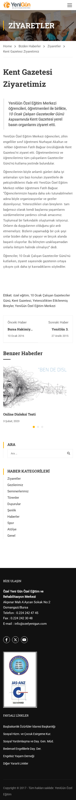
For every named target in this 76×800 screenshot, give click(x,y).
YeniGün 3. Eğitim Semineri (56, 331)
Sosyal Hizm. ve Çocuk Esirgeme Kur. (27, 734)
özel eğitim (21, 295)
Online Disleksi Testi (19, 414)
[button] (34, 427)
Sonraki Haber (58, 322)
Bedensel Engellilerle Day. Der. (22, 748)
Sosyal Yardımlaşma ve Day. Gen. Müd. (28, 741)
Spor (10, 523)
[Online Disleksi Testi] (34, 387)
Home (7, 46)
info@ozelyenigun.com (31, 624)
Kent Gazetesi (21, 301)
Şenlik (11, 510)
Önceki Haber (17, 322)
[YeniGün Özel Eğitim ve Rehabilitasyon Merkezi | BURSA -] (17, 5)
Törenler (13, 498)
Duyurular (14, 504)
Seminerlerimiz (17, 491)
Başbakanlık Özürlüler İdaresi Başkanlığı (29, 726)
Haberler (13, 517)
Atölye (11, 529)
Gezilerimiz (15, 485)
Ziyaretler (54, 46)
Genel (11, 536)
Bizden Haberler (30, 46)
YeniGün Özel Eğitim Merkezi (35, 306)
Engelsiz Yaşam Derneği (18, 756)
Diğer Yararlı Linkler (15, 763)
